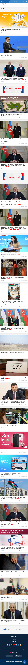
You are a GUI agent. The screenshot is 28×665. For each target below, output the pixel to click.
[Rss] (20, 645)
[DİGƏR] (26, 4)
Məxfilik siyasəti (18, 661)
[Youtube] (14, 645)
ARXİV (14, 639)
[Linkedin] (18, 645)
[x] (12, 645)
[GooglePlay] (9, 656)
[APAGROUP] (14, 652)
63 (22, 629)
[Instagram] (9, 645)
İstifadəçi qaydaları (10, 661)
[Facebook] (7, 645)
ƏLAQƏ (14, 638)
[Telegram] (16, 645)
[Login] (26, 1)
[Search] (23, 1)
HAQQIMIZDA (14, 636)
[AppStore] (18, 656)
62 (20, 629)
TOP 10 (14, 641)
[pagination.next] (24, 629)
